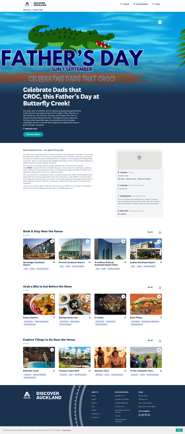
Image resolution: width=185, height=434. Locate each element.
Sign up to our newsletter (147, 406)
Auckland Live (120, 396)
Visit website (122, 214)
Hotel (32, 269)
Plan (93, 406)
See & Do (28, 375)
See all (150, 232)
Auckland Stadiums (121, 403)
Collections (95, 414)
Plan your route (131, 179)
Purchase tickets (33, 134)
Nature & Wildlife (39, 375)
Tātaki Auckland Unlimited (120, 420)
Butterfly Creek (31, 129)
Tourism (118, 416)
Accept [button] (179, 430)
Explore (94, 403)
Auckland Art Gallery (122, 399)
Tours (107, 375)
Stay (26, 269)
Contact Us (95, 417)
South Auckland (42, 269)
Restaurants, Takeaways (150, 321)
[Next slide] (160, 233)
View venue (121, 179)
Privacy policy (143, 396)
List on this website (145, 403)
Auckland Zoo (119, 406)
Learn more (66, 430)
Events (94, 399)
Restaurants (75, 321)
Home (94, 396)
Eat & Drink (28, 321)
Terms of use (142, 399)
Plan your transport (144, 179)
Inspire (94, 410)
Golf (70, 375)
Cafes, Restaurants (41, 321)
